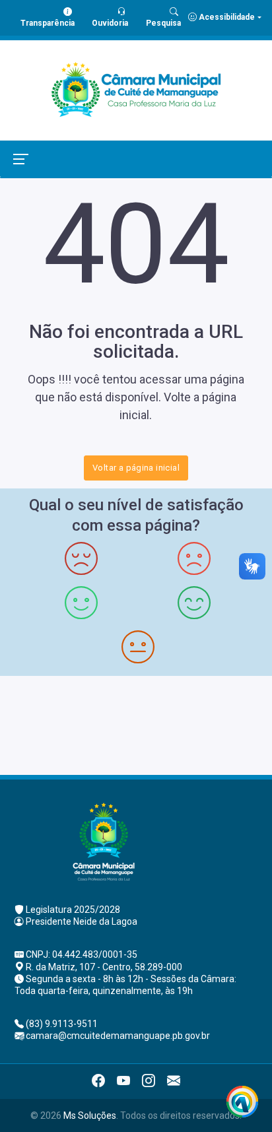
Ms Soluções (89, 1115)
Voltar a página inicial (136, 468)
